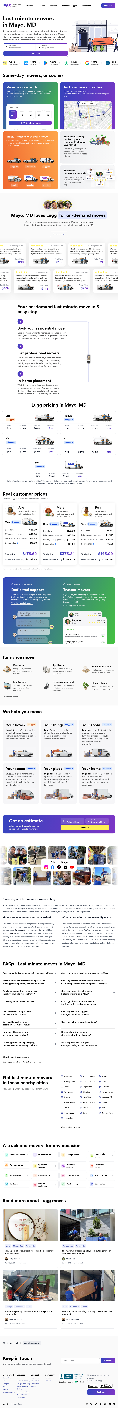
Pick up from (12, 45)
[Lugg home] (7, 5)
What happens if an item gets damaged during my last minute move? (79, 1044)
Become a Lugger (9, 1392)
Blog (4, 1386)
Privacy (14, 1404)
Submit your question (11, 1062)
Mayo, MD (14, 1343)
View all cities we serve (70, 1127)
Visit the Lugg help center (22, 603)
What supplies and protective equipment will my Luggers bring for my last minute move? (24, 982)
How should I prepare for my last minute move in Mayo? (16, 1033)
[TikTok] (59, 867)
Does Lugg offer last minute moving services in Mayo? (28, 973)
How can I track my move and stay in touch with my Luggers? (76, 1033)
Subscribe (108, 1360)
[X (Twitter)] (65, 867)
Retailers (53, 5)
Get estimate (87, 5)
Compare (6, 1384)
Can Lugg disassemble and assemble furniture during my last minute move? (79, 1002)
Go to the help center (32, 1062)
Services (29, 5)
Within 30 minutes (32, 123)
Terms (20, 1404)
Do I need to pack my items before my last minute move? (16, 1023)
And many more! (11, 696)
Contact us (35, 1384)
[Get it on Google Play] (106, 1386)
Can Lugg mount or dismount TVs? (19, 1001)
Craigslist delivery (23, 1384)
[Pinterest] (100, 1404)
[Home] (4, 1343)
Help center (35, 1378)
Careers (48, 1381)
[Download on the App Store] (92, 1386)
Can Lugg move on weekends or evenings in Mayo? (85, 973)
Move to (44, 45)
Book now (108, 5)
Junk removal (22, 1395)
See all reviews (59, 234)
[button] (39, 255)
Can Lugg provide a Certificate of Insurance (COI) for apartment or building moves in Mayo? (84, 982)
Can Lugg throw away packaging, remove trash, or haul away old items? (21, 1044)
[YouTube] (72, 867)
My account (35, 1381)
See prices (35, 53)
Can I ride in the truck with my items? (79, 1022)
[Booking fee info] (17, 543)
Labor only (21, 1398)
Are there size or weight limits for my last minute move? (17, 1013)
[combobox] (19, 47)
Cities (42, 5)
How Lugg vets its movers (74, 605)
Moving (19, 1378)
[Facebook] (52, 867)
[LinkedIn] (110, 1404)
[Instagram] (46, 867)
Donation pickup (23, 1392)
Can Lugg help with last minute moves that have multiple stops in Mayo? (21, 992)
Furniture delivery (23, 1381)
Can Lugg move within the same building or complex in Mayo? (76, 992)
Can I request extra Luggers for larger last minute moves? (75, 1013)
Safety (33, 1386)
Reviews (48, 1378)
